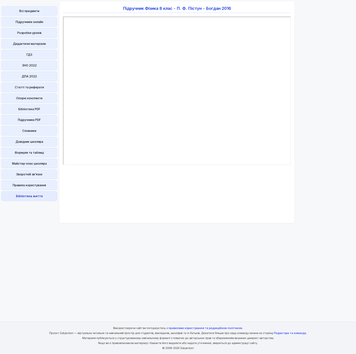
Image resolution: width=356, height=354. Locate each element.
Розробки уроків (29, 33)
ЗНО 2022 (29, 65)
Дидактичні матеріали (29, 44)
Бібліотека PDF (29, 109)
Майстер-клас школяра (29, 163)
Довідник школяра (29, 141)
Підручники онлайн (29, 22)
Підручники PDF (29, 120)
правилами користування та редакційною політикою (205, 328)
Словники (29, 131)
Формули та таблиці (29, 152)
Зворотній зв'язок (29, 174)
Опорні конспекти (29, 98)
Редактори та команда (290, 333)
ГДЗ (29, 54)
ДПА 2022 (29, 76)
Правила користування (29, 185)
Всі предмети (29, 11)
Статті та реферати (29, 87)
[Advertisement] (29, 257)
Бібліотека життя (29, 196)
